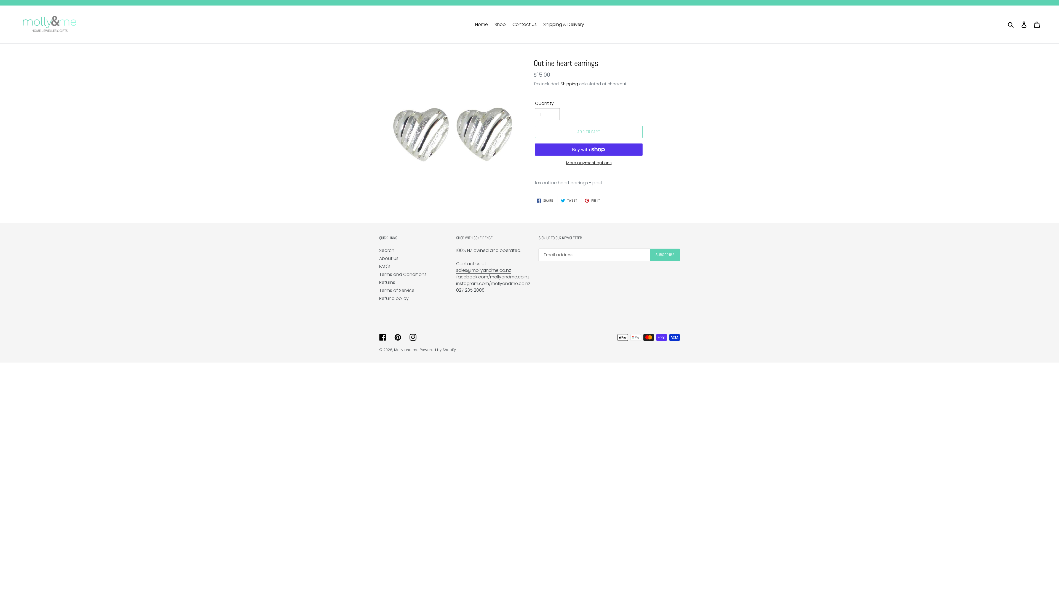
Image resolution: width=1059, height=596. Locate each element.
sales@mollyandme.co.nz (483, 270)
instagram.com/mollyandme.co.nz (493, 283)
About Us (389, 258)
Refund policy (394, 298)
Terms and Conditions (403, 274)
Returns (387, 282)
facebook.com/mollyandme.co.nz (493, 277)
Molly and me (406, 349)
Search (386, 250)
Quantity (544, 103)
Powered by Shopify (438, 349)
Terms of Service (396, 290)
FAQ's (385, 266)
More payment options (589, 163)
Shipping (569, 84)
